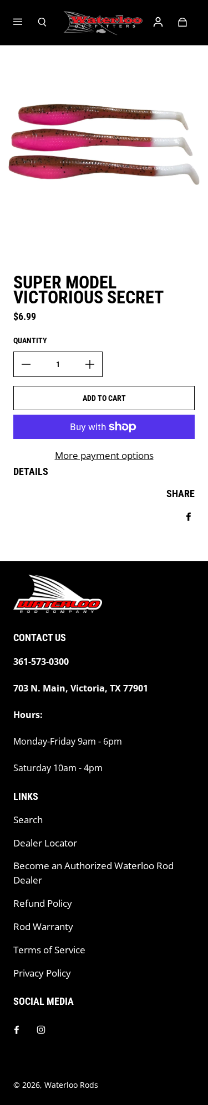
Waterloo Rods (71, 1085)
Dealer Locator (45, 843)
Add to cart (104, 398)
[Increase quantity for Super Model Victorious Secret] (90, 364)
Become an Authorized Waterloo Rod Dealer (93, 872)
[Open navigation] (25, 22)
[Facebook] (16, 1030)
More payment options (104, 455)
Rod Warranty (43, 926)
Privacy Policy (42, 973)
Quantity (30, 340)
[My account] (158, 22)
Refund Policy (42, 903)
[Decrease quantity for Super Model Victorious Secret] (26, 364)
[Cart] (182, 22)
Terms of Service (49, 949)
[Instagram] (41, 1030)
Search (28, 819)
